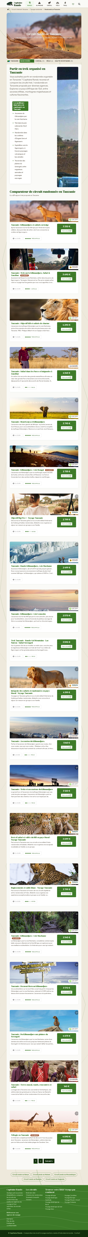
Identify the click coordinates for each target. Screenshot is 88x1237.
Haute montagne (64, 61)
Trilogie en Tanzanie (24, 1135)
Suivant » (49, 1161)
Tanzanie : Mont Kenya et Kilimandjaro (28, 421)
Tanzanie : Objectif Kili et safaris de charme (30, 323)
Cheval (39, 61)
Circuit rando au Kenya (20, 1175)
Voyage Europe (70, 1198)
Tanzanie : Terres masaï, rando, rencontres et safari (31, 1085)
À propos (10, 1219)
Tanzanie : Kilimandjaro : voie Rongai (32, 470)
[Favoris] (77, 203)
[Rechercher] (79, 4)
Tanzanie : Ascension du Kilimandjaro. (28, 741)
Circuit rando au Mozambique (65, 1175)
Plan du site (10, 1221)
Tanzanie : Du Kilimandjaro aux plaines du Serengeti (29, 1035)
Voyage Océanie (70, 1202)
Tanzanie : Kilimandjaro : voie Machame (28, 936)
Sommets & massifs (32, 1197)
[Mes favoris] (73, 4)
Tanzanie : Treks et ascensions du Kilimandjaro (32, 789)
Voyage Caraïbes (71, 1195)
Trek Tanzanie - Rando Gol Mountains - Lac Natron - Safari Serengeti (30, 641)
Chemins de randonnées (34, 1195)
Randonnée (27, 61)
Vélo (49, 61)
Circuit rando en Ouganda (55, 1179)
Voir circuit (66, 231)
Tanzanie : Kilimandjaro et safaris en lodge (30, 225)
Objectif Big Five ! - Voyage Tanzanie (27, 518)
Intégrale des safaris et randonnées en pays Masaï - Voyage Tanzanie (30, 692)
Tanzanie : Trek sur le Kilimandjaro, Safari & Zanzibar (30, 274)
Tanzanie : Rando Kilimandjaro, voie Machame (31, 566)
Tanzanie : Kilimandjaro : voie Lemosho (28, 614)
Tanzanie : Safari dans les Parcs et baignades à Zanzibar (31, 372)
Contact (77, 1233)
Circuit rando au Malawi (41, 1175)
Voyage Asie (49, 1209)
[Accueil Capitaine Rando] (8, 9)
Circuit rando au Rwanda (33, 1179)
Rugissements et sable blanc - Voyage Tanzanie (31, 887)
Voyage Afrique (50, 1195)
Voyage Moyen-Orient (72, 1200)
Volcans (28, 1200)
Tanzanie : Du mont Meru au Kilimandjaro (29, 986)
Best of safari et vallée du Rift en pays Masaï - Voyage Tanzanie (31, 838)
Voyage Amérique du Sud (53, 1207)
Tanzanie (14, 61)
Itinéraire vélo (30, 1193)
